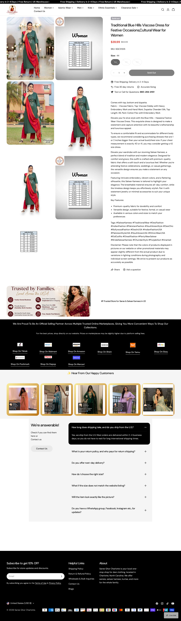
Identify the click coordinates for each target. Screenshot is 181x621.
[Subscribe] (61, 576)
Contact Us (41, 448)
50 (139, 63)
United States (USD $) (21, 603)
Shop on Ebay (161, 351)
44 (117, 63)
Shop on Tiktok (20, 351)
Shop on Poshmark (20, 364)
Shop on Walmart (48, 351)
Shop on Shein (105, 351)
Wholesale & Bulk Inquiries (81, 578)
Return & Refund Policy (80, 573)
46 (128, 63)
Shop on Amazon (76, 351)
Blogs (71, 588)
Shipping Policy (76, 568)
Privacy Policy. (55, 583)
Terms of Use (40, 583)
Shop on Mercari (76, 364)
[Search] (162, 9)
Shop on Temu (133, 352)
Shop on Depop (48, 364)
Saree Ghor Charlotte (25, 610)
